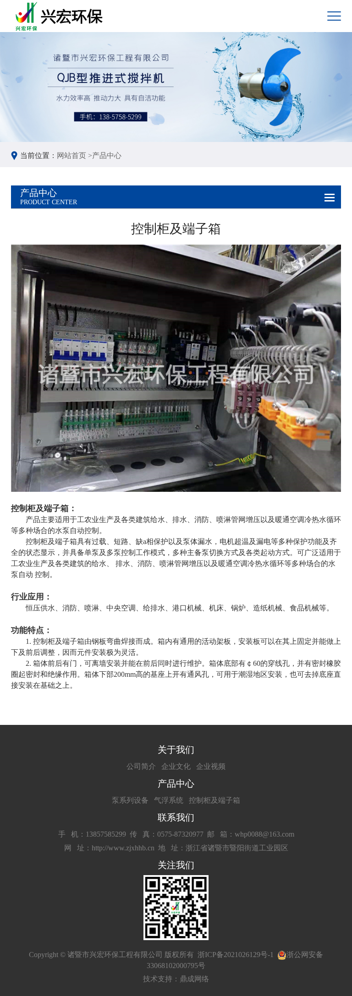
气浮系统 (168, 800)
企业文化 (176, 766)
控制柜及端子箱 (214, 800)
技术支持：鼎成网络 (176, 979)
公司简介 (141, 766)
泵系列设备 (130, 800)
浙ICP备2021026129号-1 (236, 954)
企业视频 (211, 766)
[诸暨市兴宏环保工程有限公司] (60, 16)
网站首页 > (74, 155)
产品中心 (106, 155)
